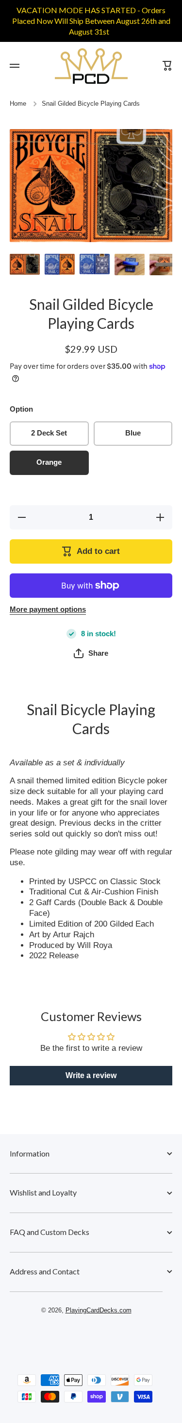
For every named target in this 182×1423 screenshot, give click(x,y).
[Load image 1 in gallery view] (25, 264)
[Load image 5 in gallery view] (164, 264)
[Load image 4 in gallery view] (130, 264)
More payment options (48, 609)
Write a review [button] (91, 1075)
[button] (91, 653)
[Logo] (91, 66)
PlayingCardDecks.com (99, 1310)
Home (18, 103)
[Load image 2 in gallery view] (60, 264)
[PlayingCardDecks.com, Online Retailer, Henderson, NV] (86, 1338)
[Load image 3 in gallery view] (95, 264)
